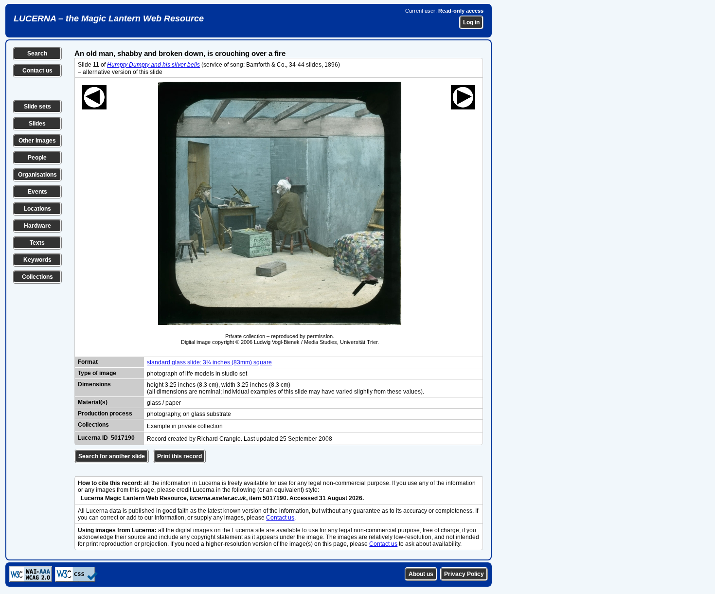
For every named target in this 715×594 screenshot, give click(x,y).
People (37, 157)
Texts (37, 242)
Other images (37, 140)
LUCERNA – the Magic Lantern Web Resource (109, 18)
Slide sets (37, 106)
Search (37, 53)
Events (37, 191)
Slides (37, 123)
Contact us (37, 70)
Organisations (37, 174)
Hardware (37, 225)
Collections (37, 276)
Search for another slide (111, 456)
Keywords (37, 259)
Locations (37, 208)
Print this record (179, 456)
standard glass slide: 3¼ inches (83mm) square (209, 362)
